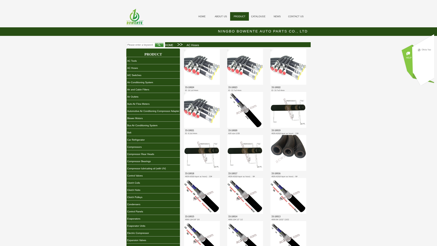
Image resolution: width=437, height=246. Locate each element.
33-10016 (275, 173)
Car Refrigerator (136, 139)
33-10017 (232, 173)
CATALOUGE (258, 16)
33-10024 (189, 87)
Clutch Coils (133, 182)
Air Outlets (132, 96)
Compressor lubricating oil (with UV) (146, 168)
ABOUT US (221, 16)
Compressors (134, 147)
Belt (129, 132)
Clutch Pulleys (134, 197)
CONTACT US (296, 16)
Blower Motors (135, 118)
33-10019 (275, 130)
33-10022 (275, 87)
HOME (202, 16)
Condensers (133, 204)
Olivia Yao (426, 50)
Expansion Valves (136, 240)
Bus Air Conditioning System (142, 125)
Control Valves (135, 175)
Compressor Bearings (139, 161)
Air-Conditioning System (140, 82)
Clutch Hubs (133, 190)
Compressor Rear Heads (140, 154)
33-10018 (189, 173)
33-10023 (232, 87)
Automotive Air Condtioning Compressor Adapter (153, 111)
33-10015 (189, 216)
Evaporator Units (136, 225)
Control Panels (135, 211)
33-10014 (232, 216)
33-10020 (232, 130)
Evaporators (133, 218)
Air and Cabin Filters (138, 89)
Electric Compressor (138, 233)
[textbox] (140, 45)
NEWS (277, 16)
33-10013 (275, 216)
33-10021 (189, 130)
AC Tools (132, 60)
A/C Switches (134, 75)
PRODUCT (239, 16)
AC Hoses (193, 45)
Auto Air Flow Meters (138, 103)
